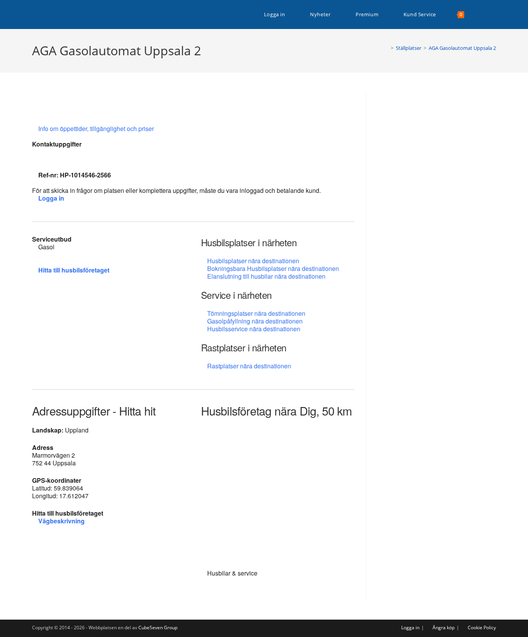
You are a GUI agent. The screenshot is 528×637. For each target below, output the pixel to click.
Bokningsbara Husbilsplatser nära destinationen (273, 268)
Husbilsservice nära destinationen (253, 328)
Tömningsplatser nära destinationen (256, 313)
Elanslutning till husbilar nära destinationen (266, 276)
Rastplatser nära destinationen (249, 365)
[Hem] (386, 47)
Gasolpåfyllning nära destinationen (255, 321)
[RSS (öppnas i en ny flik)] (494, 14)
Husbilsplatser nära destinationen (253, 260)
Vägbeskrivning (61, 520)
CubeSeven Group (157, 627)
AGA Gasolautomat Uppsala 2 (462, 47)
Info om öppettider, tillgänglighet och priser (96, 128)
